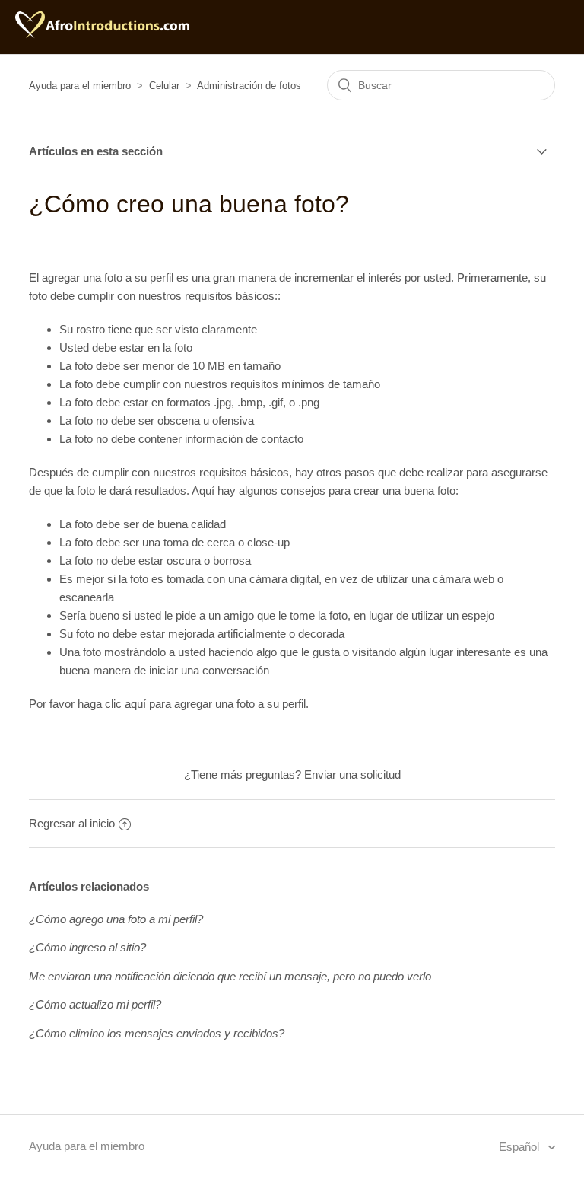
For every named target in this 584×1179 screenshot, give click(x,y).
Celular (164, 85)
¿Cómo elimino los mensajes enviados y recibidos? (156, 1033)
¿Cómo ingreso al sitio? (87, 947)
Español (520, 1146)
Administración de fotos (249, 85)
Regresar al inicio (72, 823)
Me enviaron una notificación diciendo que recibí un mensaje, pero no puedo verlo (230, 976)
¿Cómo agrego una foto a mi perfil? (116, 919)
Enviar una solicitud (352, 774)
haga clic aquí (112, 703)
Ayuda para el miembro (80, 85)
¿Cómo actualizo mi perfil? (95, 1004)
